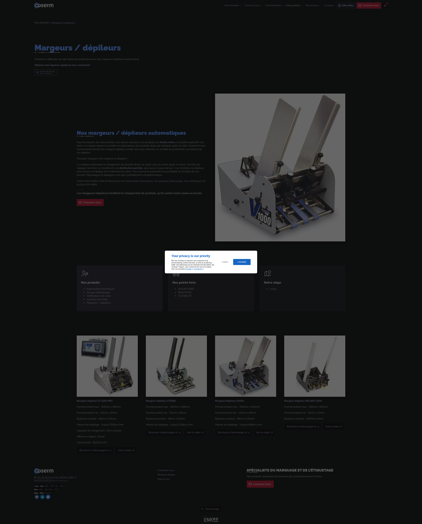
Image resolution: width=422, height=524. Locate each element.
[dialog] (211, 262)
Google (189, 269)
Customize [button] (225, 262)
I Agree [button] (241, 262)
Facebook (198, 269)
